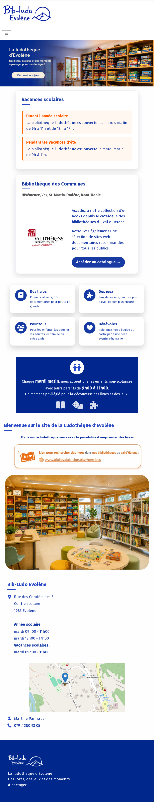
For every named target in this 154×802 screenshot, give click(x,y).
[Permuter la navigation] (6, 33)
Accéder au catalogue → (98, 262)
